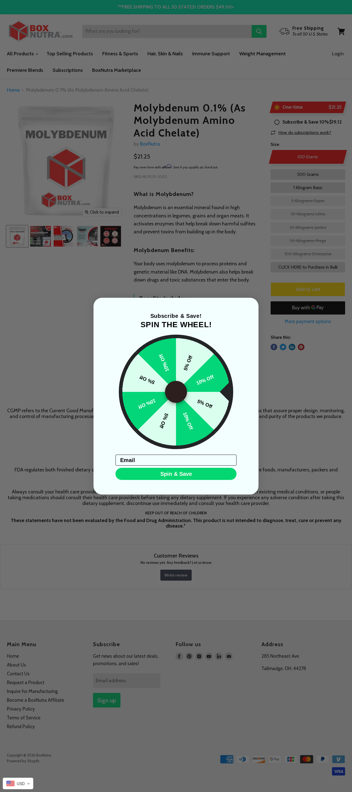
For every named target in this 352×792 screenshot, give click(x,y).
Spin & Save (176, 474)
